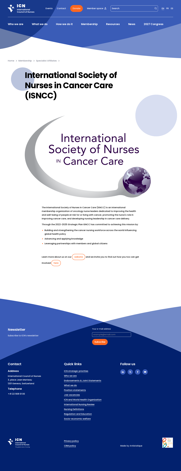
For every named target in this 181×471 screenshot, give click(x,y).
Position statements (75, 390)
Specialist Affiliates (46, 60)
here (56, 263)
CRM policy (70, 445)
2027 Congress (153, 24)
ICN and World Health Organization (82, 399)
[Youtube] (145, 372)
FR (167, 8)
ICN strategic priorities (76, 371)
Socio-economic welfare (77, 418)
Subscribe (99, 341)
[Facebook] (137, 372)
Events (49, 8)
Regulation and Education (78, 414)
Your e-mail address (101, 329)
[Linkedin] (122, 372)
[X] (130, 372)
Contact (61, 8)
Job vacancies (72, 394)
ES (172, 8)
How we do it (64, 24)
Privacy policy (71, 441)
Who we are (15, 24)
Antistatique (136, 445)
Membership (89, 24)
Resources (113, 24)
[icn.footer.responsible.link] (167, 443)
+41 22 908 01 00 (16, 393)
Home (11, 60)
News (131, 24)
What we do (40, 24)
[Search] (156, 8)
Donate (76, 8)
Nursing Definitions (74, 409)
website (78, 256)
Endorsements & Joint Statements (82, 380)
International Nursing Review (79, 404)
